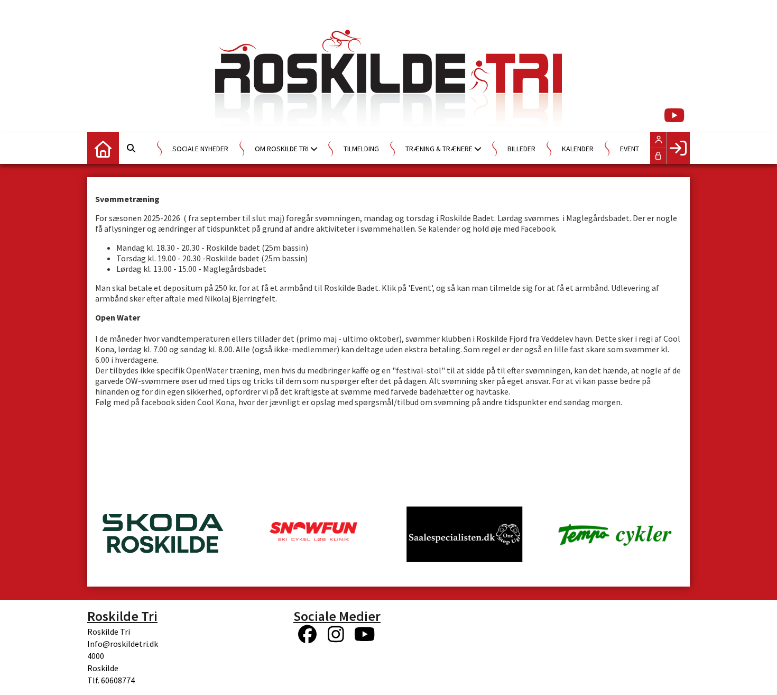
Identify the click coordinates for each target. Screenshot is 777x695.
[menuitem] (103, 148)
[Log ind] (678, 148)
